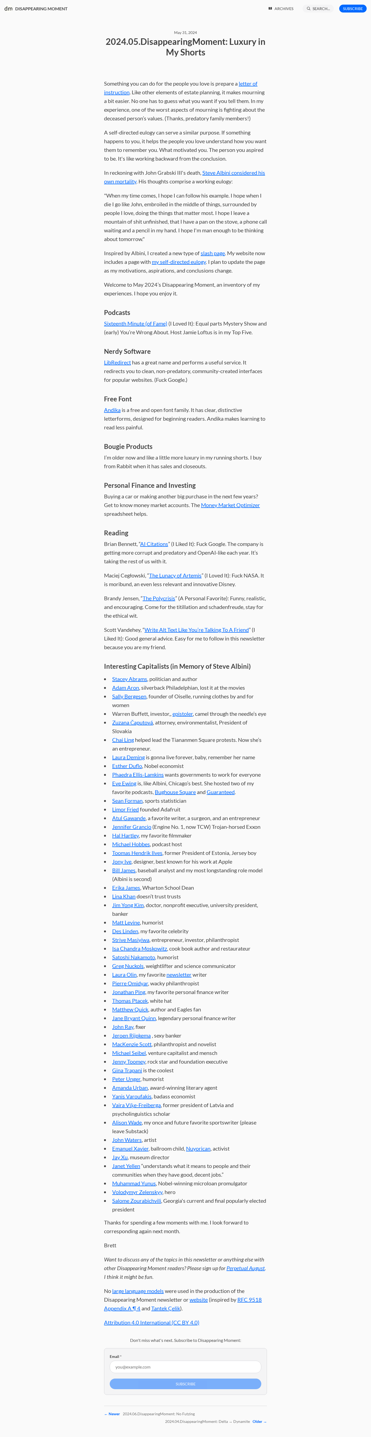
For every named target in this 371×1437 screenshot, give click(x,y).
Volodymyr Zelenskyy (137, 1192)
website (199, 1299)
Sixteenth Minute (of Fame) (135, 323)
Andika (112, 410)
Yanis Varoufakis (132, 1096)
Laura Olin (124, 974)
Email (116, 1356)
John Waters (127, 1139)
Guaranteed (221, 792)
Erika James (126, 887)
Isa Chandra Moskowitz (139, 948)
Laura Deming (128, 757)
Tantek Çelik (165, 1308)
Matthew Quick (130, 1009)
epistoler (182, 713)
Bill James (124, 870)
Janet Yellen (126, 1166)
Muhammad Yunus (134, 1183)
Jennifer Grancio (131, 826)
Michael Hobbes (131, 844)
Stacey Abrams (129, 679)
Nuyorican (198, 1148)
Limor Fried (125, 809)
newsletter (178, 974)
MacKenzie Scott (132, 1044)
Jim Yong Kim (128, 905)
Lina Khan (124, 896)
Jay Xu (120, 1157)
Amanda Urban (130, 1087)
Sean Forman (127, 800)
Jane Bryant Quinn (134, 1018)
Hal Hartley (125, 835)
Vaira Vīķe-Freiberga (136, 1105)
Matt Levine (126, 922)
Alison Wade (127, 1122)
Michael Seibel (129, 1052)
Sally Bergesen (129, 696)
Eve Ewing (124, 783)
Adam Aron (125, 687)
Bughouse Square (175, 792)
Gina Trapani (127, 1070)
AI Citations (154, 544)
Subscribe (353, 8)
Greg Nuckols (128, 966)
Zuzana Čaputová (132, 722)
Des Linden (125, 931)
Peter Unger (126, 1079)
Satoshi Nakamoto (133, 957)
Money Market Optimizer (230, 505)
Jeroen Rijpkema (131, 1035)
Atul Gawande (129, 818)
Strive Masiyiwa (130, 939)
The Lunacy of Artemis (175, 575)
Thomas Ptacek (130, 1000)
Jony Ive (121, 861)
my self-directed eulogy (179, 261)
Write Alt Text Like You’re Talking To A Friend (196, 629)
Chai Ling (123, 739)
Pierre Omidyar (130, 983)
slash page (213, 253)
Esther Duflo (127, 766)
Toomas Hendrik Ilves (137, 852)
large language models (138, 1291)
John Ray (122, 1026)
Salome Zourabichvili (136, 1200)
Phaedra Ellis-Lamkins (138, 774)
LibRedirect (117, 362)
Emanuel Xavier (130, 1148)
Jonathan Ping (128, 992)
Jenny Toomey (128, 1061)
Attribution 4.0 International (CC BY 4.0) (151, 1322)
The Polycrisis (159, 598)
